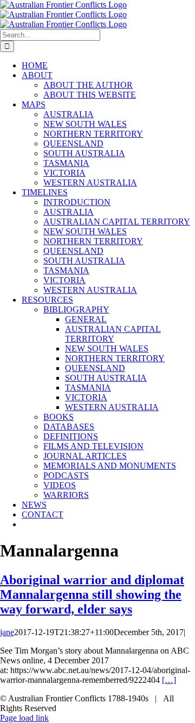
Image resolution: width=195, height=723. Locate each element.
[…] (169, 679)
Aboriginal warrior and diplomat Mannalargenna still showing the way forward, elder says (92, 594)
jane (7, 632)
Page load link (24, 717)
